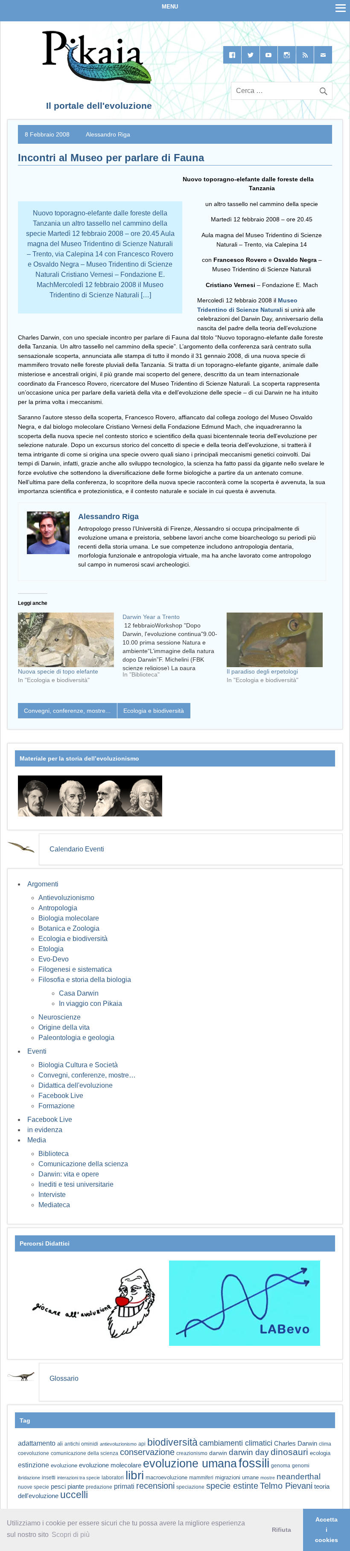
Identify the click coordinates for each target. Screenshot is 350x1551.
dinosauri (289, 1452)
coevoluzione (33, 1453)
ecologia (320, 1453)
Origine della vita (64, 1027)
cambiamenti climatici (235, 1442)
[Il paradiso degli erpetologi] (275, 640)
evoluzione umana (190, 1463)
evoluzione (64, 1465)
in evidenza (44, 1129)
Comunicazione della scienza (83, 1164)
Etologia (51, 949)
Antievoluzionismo (66, 897)
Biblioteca (53, 1153)
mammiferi (201, 1478)
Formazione (56, 1106)
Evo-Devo (53, 959)
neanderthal (299, 1476)
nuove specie (33, 1487)
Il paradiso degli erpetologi (262, 671)
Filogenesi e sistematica (75, 969)
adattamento (36, 1443)
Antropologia (57, 908)
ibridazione (29, 1477)
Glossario (64, 1378)
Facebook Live (60, 1095)
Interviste (52, 1194)
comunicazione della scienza (84, 1453)
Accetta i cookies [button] (326, 1529)
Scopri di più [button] (71, 1534)
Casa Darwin (79, 993)
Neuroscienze (59, 1017)
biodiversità (172, 1442)
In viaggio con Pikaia (90, 1003)
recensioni (155, 1485)
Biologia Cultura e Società (78, 1065)
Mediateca (54, 1204)
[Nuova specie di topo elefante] (66, 640)
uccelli (74, 1495)
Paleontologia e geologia (76, 1037)
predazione (99, 1487)
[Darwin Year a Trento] (174, 649)
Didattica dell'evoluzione (75, 1085)
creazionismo (191, 1453)
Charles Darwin (295, 1443)
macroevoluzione (166, 1477)
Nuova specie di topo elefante (58, 671)
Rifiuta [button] (281, 1529)
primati (124, 1486)
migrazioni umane (237, 1477)
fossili (254, 1463)
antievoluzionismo (118, 1443)
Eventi (37, 1051)
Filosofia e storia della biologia (84, 979)
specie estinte (232, 1485)
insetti (48, 1478)
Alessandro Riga (108, 134)
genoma (280, 1465)
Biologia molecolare (68, 918)
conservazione (147, 1452)
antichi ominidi (81, 1444)
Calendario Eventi (77, 849)
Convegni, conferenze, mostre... (67, 710)
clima (325, 1444)
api (142, 1444)
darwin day (249, 1452)
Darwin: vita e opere (68, 1174)
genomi (300, 1466)
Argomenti (42, 884)
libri (134, 1475)
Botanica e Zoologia (68, 928)
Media (36, 1140)
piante (75, 1486)
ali (60, 1444)
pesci (58, 1486)
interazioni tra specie (78, 1477)
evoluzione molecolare (110, 1465)
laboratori (113, 1477)
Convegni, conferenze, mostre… (87, 1075)
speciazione (190, 1487)
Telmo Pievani (286, 1485)
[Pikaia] (95, 81)
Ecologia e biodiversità (153, 710)
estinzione (33, 1465)
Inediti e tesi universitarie (76, 1184)
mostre (267, 1477)
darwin (218, 1452)
